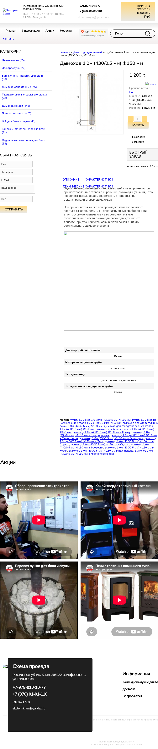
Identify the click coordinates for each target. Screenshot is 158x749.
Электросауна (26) (13, 67)
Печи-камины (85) (13, 60)
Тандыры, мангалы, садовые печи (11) (23, 130)
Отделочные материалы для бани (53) (23, 141)
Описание (71, 180)
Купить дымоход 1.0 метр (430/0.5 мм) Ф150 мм (100, 419)
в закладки (138, 137)
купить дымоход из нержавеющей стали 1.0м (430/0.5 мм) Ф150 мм (108, 421)
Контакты (8, 38)
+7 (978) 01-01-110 (90, 11)
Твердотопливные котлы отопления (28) (24, 96)
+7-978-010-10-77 (89, 6)
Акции (49, 30)
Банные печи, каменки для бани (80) (22, 77)
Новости (65, 30)
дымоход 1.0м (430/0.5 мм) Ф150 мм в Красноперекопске (106, 452)
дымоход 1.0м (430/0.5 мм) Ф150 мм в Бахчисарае (101, 450)
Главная (65, 52)
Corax (133, 92)
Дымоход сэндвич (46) (16, 105)
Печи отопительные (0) (16, 113)
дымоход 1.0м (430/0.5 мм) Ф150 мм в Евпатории (111, 438)
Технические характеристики (88, 186)
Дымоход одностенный (87, 52)
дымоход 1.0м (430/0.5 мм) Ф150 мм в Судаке (100, 444)
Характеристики (99, 180)
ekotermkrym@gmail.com (93, 17)
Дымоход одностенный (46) (19, 86)
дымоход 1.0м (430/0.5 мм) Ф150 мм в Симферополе (105, 434)
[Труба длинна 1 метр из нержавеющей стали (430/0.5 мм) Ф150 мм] (92, 130)
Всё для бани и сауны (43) (18, 121)
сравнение (138, 142)
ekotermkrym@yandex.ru (29, 708)
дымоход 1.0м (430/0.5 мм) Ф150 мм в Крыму (101, 432)
